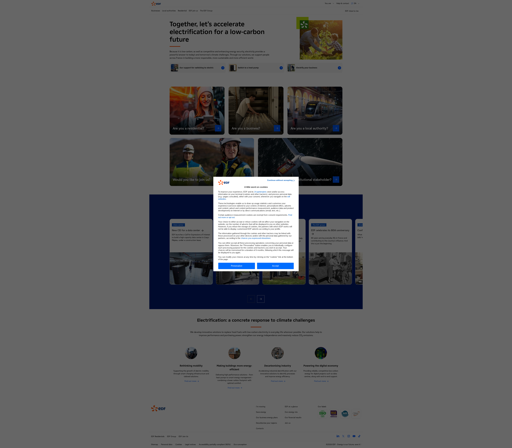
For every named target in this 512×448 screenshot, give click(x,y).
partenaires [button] (260, 192)
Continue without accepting (280, 180)
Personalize (236, 266)
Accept (275, 266)
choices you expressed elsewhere (256, 238)
